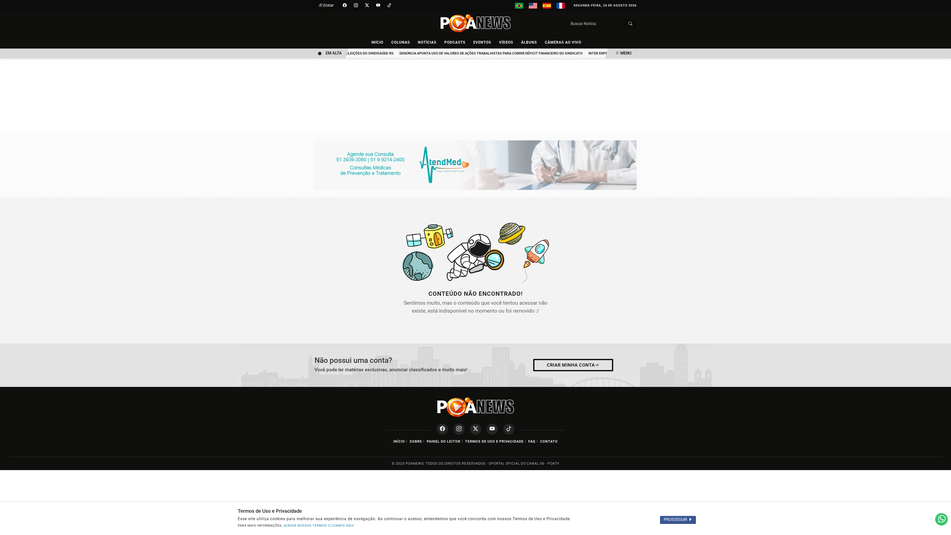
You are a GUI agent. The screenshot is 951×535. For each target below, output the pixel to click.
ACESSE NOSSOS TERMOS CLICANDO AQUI (319, 525)
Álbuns (531, 42)
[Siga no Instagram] (356, 5)
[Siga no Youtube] (378, 5)
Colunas (402, 42)
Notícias (429, 42)
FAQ (531, 441)
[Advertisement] (475, 95)
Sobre (416, 441)
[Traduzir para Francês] (560, 6)
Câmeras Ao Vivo (563, 42)
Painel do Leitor (443, 441)
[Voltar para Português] (519, 6)
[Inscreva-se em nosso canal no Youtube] (492, 429)
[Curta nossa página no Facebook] (442, 429)
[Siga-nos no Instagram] (459, 429)
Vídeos (508, 42)
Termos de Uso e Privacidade (494, 441)
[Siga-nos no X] (475, 429)
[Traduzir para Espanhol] (546, 6)
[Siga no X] (367, 5)
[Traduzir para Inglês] (533, 6)
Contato (549, 441)
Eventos (484, 42)
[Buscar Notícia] (630, 24)
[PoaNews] (475, 23)
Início (379, 42)
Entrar (328, 5)
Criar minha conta (571, 365)
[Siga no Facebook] (345, 5)
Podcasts (457, 42)
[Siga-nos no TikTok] (508, 429)
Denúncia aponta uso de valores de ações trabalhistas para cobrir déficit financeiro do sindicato (483, 53)
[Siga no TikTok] (389, 5)
